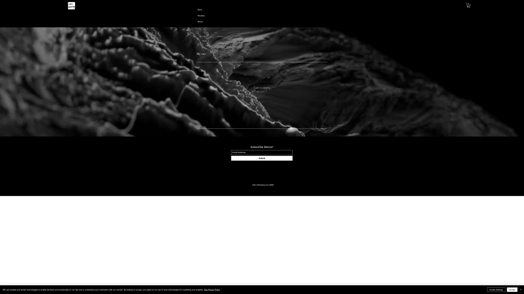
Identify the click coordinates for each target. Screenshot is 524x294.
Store (200, 10)
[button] (468, 5)
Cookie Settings (496, 289)
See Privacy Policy (212, 289)
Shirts (200, 22)
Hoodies (201, 16)
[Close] (520, 289)
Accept (512, 289)
